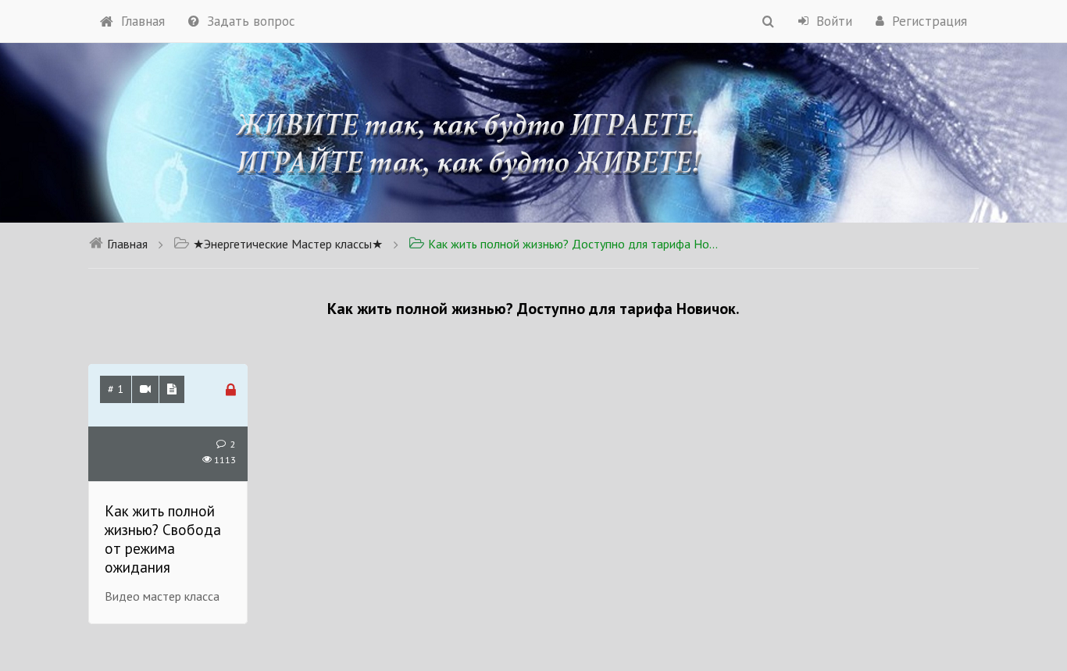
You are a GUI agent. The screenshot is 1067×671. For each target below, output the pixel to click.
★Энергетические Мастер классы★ (288, 244)
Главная (143, 21)
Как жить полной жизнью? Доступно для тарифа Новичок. (574, 244)
